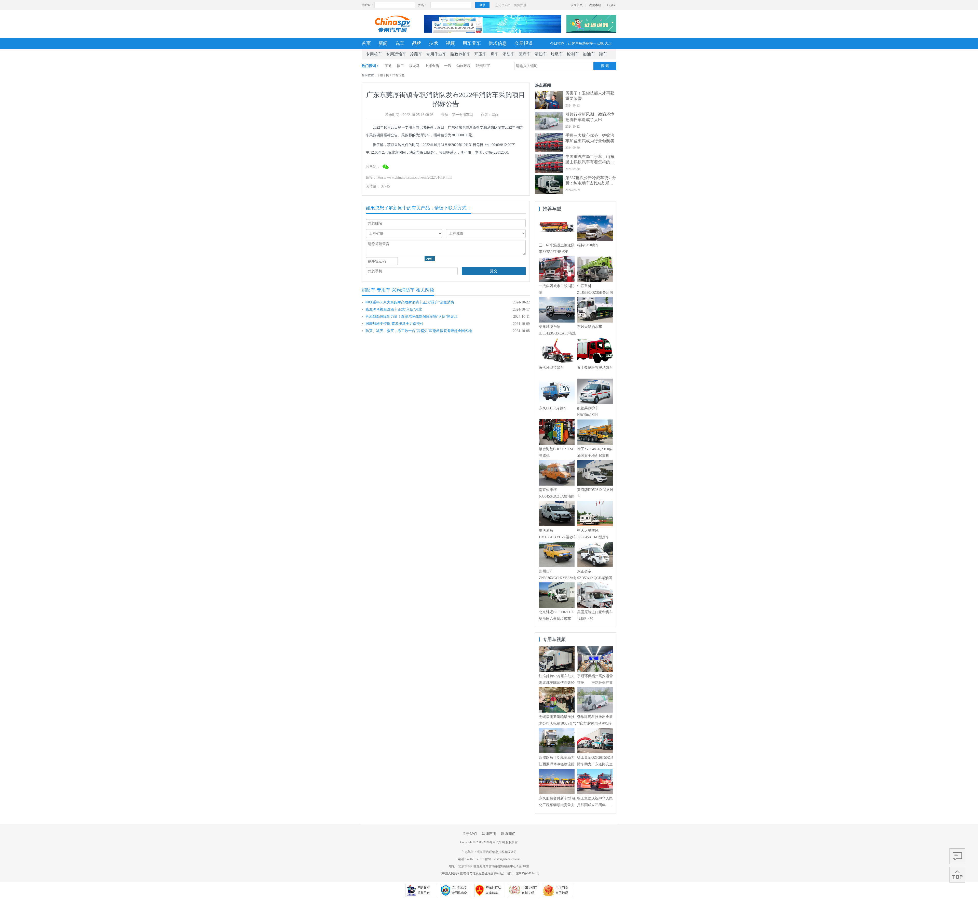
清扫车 (541, 54)
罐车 (603, 54)
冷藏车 (416, 54)
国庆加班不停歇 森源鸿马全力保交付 (394, 324)
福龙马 (414, 66)
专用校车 (374, 54)
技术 (433, 43)
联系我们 (508, 834)
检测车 (573, 54)
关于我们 (470, 834)
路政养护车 (460, 54)
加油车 (589, 54)
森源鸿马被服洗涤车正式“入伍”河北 (393, 309)
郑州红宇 (483, 66)
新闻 (383, 43)
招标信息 (398, 75)
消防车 (508, 54)
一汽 (447, 66)
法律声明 (489, 834)
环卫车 (480, 54)
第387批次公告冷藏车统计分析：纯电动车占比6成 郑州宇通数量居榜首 (590, 183)
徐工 (400, 66)
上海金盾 (432, 66)
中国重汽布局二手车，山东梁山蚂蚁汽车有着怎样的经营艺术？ (589, 161)
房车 (495, 54)
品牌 (416, 43)
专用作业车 (436, 54)
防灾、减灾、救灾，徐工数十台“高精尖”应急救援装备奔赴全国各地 (418, 331)
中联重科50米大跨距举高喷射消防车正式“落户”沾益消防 (409, 302)
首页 (366, 43)
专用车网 (383, 75)
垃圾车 (557, 54)
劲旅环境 (463, 66)
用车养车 (472, 43)
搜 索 (605, 66)
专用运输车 (396, 54)
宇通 (388, 66)
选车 (399, 43)
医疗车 (525, 54)
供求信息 (497, 43)
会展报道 (523, 43)
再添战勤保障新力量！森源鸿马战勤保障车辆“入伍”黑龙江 (411, 316)
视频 (450, 43)
